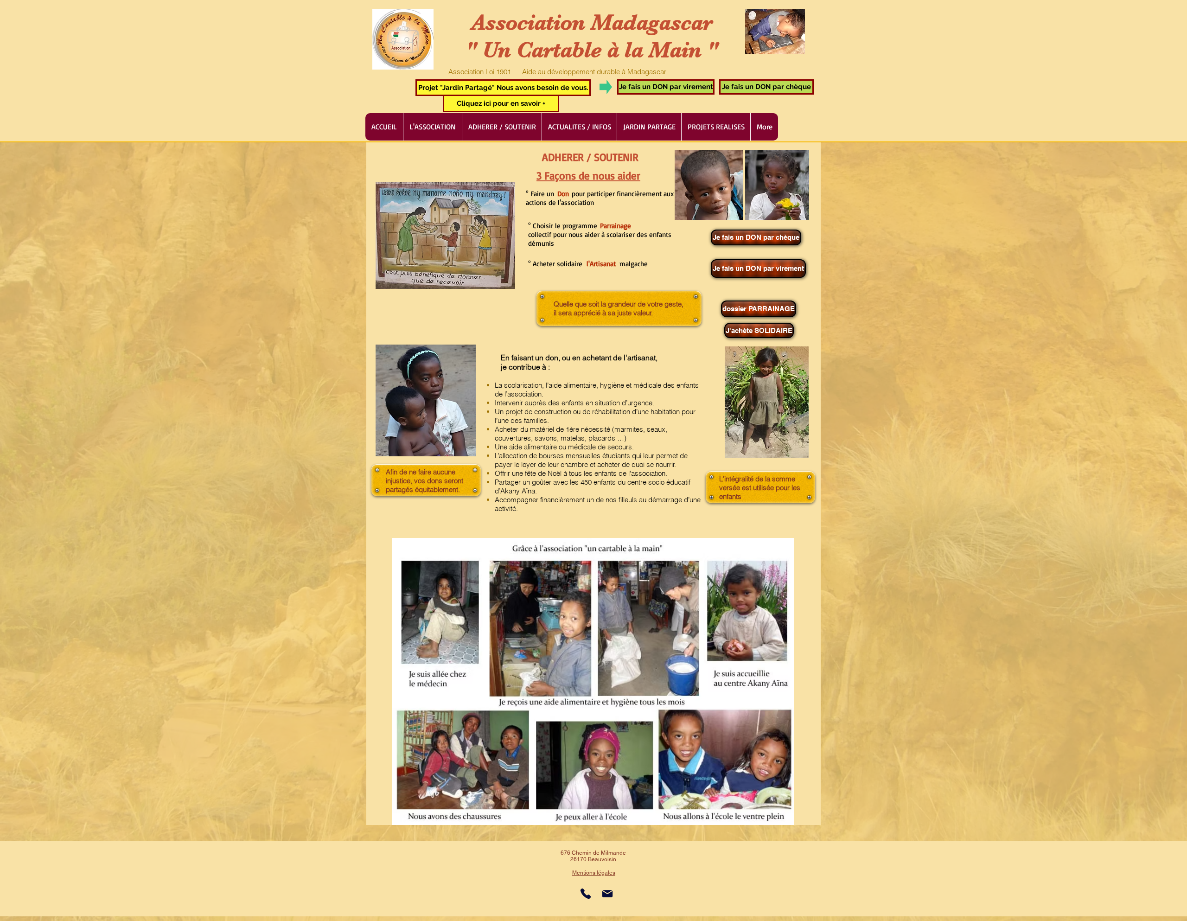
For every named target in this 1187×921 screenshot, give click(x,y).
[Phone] (586, 894)
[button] (503, 87)
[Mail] (607, 894)
